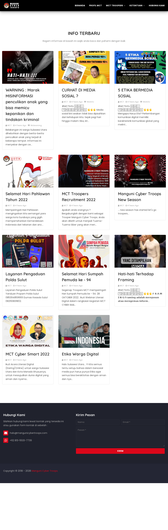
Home (137, 477)
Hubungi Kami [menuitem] (157, 5)
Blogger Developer (24, 477)
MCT (9, 125)
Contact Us (158, 477)
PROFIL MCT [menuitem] (95, 5)
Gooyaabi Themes (58, 477)
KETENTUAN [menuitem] (135, 5)
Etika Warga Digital (80, 354)
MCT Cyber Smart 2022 (27, 354)
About (146, 477)
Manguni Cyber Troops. (44, 470)
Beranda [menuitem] (80, 5)
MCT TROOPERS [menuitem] (114, 5)
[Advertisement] (84, 506)
